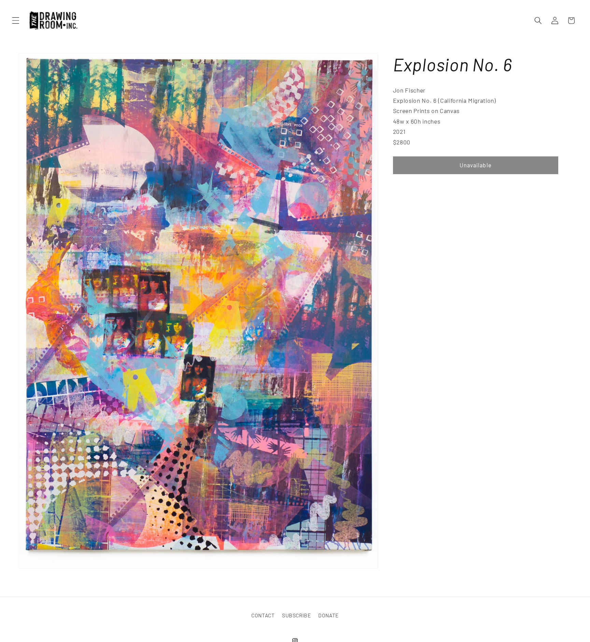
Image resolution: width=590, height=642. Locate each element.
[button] (16, 20)
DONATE (328, 616)
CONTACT (263, 616)
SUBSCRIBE (296, 616)
